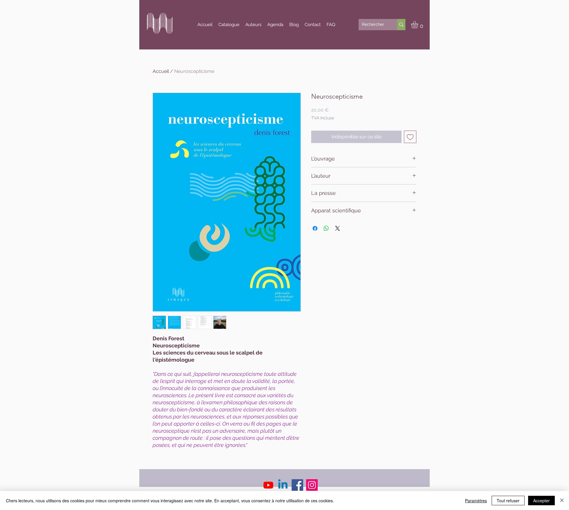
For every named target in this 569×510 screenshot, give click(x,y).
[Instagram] (312, 485)
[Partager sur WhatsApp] (326, 228)
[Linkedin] (283, 485)
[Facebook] (297, 485)
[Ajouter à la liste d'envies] (410, 137)
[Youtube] (268, 485)
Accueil (161, 71)
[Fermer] (561, 500)
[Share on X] (337, 228)
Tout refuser (508, 500)
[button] (418, 24)
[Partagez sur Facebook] (315, 228)
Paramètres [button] (476, 500)
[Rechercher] (401, 24)
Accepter (541, 500)
